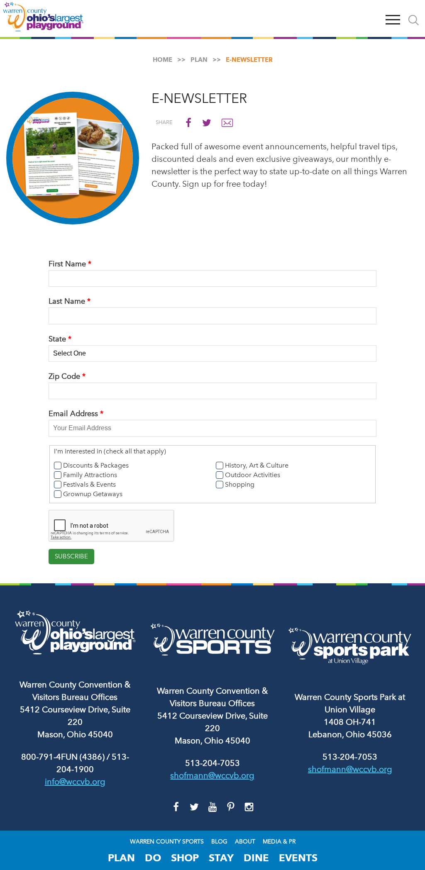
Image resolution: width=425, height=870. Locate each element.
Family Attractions (90, 475)
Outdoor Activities (252, 475)
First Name (67, 263)
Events (298, 858)
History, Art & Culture (256, 465)
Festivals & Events (89, 484)
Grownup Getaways (92, 494)
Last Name (67, 301)
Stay (221, 858)
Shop (185, 858)
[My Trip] (373, 19)
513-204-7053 (212, 763)
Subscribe (71, 556)
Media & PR (279, 842)
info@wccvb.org (75, 782)
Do (153, 858)
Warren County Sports (167, 842)
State (57, 339)
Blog (219, 842)
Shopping (239, 484)
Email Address (73, 413)
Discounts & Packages (96, 465)
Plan (121, 858)
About (245, 842)
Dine (256, 858)
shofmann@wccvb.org (212, 775)
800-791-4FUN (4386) (63, 757)
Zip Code (64, 376)
